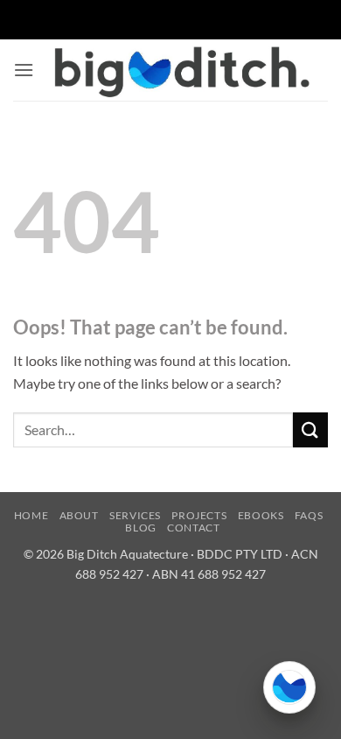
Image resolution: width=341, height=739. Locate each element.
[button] (23, 69)
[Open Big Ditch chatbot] (289, 687)
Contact (193, 527)
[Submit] (310, 429)
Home (31, 515)
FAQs (309, 515)
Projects (198, 515)
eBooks (261, 515)
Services (135, 515)
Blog (140, 527)
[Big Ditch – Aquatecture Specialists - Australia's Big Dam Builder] (181, 70)
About (79, 515)
